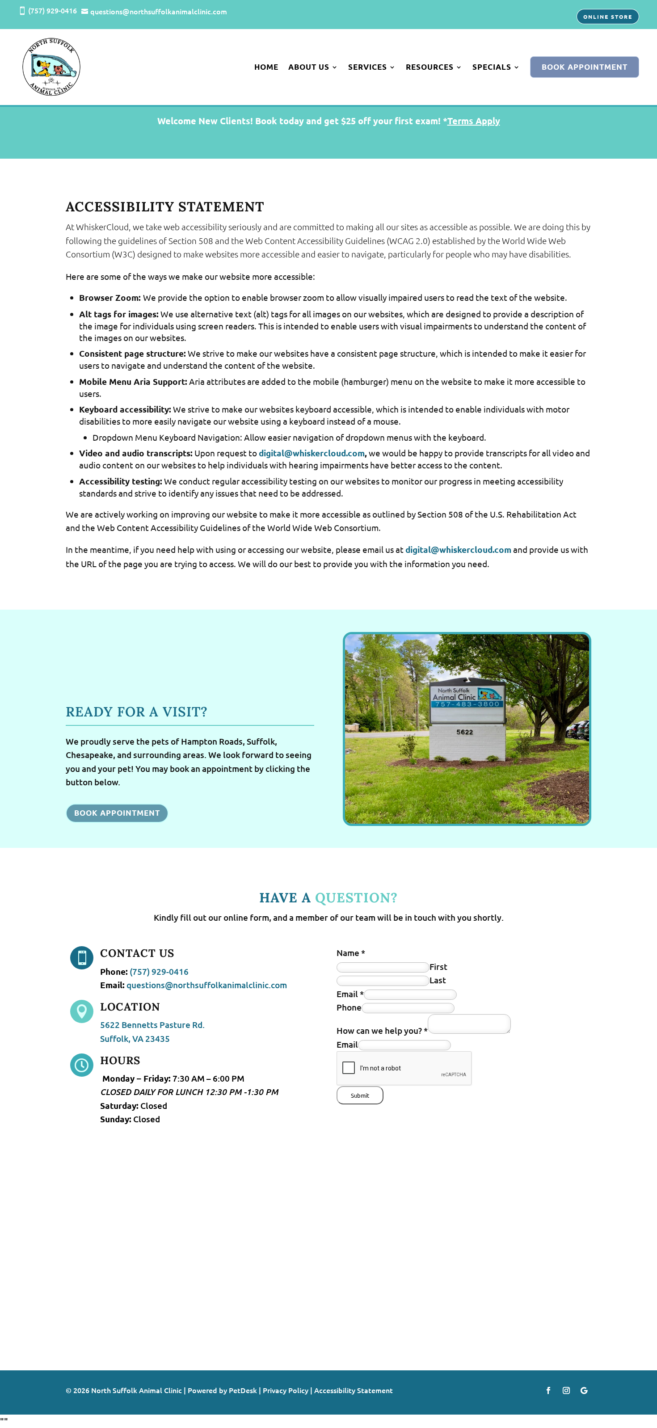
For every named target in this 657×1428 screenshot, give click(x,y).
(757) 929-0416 (159, 971)
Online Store (607, 16)
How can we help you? (382, 1030)
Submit (360, 1095)
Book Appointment (585, 67)
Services (367, 67)
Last (438, 980)
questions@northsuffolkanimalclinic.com (206, 984)
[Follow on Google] (584, 1390)
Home (266, 67)
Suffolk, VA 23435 (135, 1038)
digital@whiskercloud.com (312, 453)
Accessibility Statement (353, 1390)
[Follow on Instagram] (566, 1390)
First (438, 966)
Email (350, 993)
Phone (349, 1007)
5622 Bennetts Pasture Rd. (152, 1024)
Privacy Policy (285, 1390)
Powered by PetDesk (222, 1390)
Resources (430, 67)
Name (351, 952)
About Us (308, 67)
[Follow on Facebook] (548, 1390)
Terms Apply (473, 120)
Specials (491, 67)
